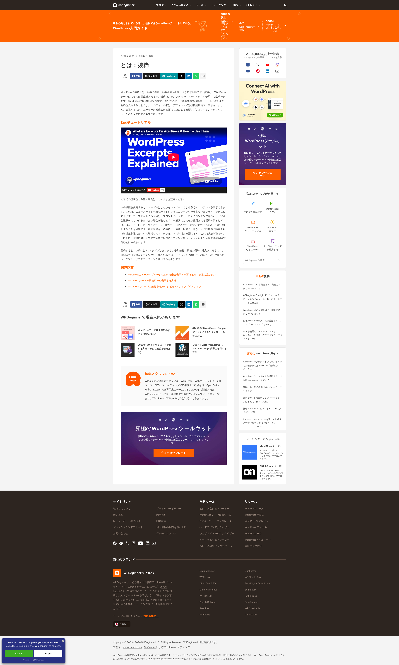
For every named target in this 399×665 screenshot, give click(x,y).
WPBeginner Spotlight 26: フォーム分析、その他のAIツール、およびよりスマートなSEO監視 (262, 299)
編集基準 (118, 515)
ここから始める (180, 5)
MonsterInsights (208, 589)
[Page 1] (258, 426)
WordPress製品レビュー (258, 521)
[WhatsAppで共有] (196, 76)
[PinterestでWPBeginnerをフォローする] (258, 71)
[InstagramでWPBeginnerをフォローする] (277, 65)
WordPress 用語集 (254, 515)
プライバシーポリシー (168, 508)
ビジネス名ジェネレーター (214, 508)
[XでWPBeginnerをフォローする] (258, 65)
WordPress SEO (253, 533)
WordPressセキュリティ (258, 540)
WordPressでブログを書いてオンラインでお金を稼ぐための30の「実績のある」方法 (262, 365)
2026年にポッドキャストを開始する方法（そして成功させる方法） (154, 348)
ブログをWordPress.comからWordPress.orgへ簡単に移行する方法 (209, 348)
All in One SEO (208, 583)
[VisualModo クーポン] (249, 452)
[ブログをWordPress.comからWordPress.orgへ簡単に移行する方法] (182, 350)
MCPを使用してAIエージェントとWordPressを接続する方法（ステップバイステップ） (262, 335)
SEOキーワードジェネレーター (217, 521)
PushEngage (251, 602)
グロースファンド (166, 533)
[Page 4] (267, 426)
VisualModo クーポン (270, 446)
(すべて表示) (274, 439)
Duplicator (250, 571)
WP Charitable (252, 608)
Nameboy (205, 614)
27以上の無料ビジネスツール (216, 546)
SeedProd (205, 608)
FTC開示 (161, 521)
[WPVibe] (262, 101)
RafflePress (251, 596)
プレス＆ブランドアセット (128, 527)
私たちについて (121, 508)
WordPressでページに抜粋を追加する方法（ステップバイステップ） (165, 286)
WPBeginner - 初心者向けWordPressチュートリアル (124, 5)
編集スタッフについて (162, 373)
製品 (235, 5)
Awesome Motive (132, 647)
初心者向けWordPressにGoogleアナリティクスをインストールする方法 (209, 332)
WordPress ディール (256, 527)
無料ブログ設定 (253, 546)
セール (200, 5)
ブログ (160, 5)
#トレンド (251, 5)
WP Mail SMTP (207, 596)
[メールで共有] (203, 76)
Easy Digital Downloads (257, 583)
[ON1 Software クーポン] (249, 472)
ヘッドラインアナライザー (214, 527)
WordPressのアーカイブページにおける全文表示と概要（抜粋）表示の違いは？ (171, 274)
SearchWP (250, 589)
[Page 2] (261, 426)
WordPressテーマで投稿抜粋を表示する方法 (151, 280)
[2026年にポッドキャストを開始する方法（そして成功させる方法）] (128, 350)
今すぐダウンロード (173, 453)
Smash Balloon (208, 602)
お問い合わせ (120, 533)
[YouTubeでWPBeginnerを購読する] (267, 65)
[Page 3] (264, 426)
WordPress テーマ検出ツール (215, 515)
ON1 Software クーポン (271, 466)
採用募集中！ (151, 616)
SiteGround (150, 647)
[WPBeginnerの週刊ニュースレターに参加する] (277, 71)
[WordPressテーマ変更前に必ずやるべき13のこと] (128, 333)
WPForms (205, 577)
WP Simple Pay (253, 577)
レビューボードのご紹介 (126, 521)
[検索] (285, 5)
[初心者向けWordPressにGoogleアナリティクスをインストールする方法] (182, 333)
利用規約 (161, 515)
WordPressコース (254, 508)
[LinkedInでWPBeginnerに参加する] (267, 71)
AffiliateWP (251, 614)
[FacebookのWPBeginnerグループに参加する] (248, 71)
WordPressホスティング (176, 647)
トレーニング (218, 5)
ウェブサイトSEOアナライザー (217, 533)
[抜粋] (181, 76)
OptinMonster (207, 571)
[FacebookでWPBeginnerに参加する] (248, 65)
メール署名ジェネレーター (214, 540)
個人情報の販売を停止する (171, 527)
